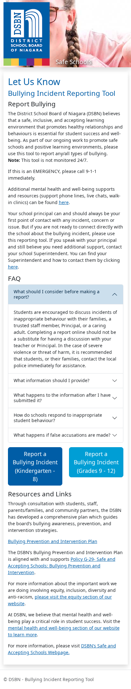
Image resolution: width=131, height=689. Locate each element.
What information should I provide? (51, 380)
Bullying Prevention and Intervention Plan (52, 541)
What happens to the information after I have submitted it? (62, 397)
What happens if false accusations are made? (62, 435)
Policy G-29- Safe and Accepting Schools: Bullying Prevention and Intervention (61, 565)
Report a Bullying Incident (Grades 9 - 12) (96, 462)
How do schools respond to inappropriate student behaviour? (58, 417)
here (64, 202)
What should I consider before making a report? (57, 294)
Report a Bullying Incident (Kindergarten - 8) (35, 466)
